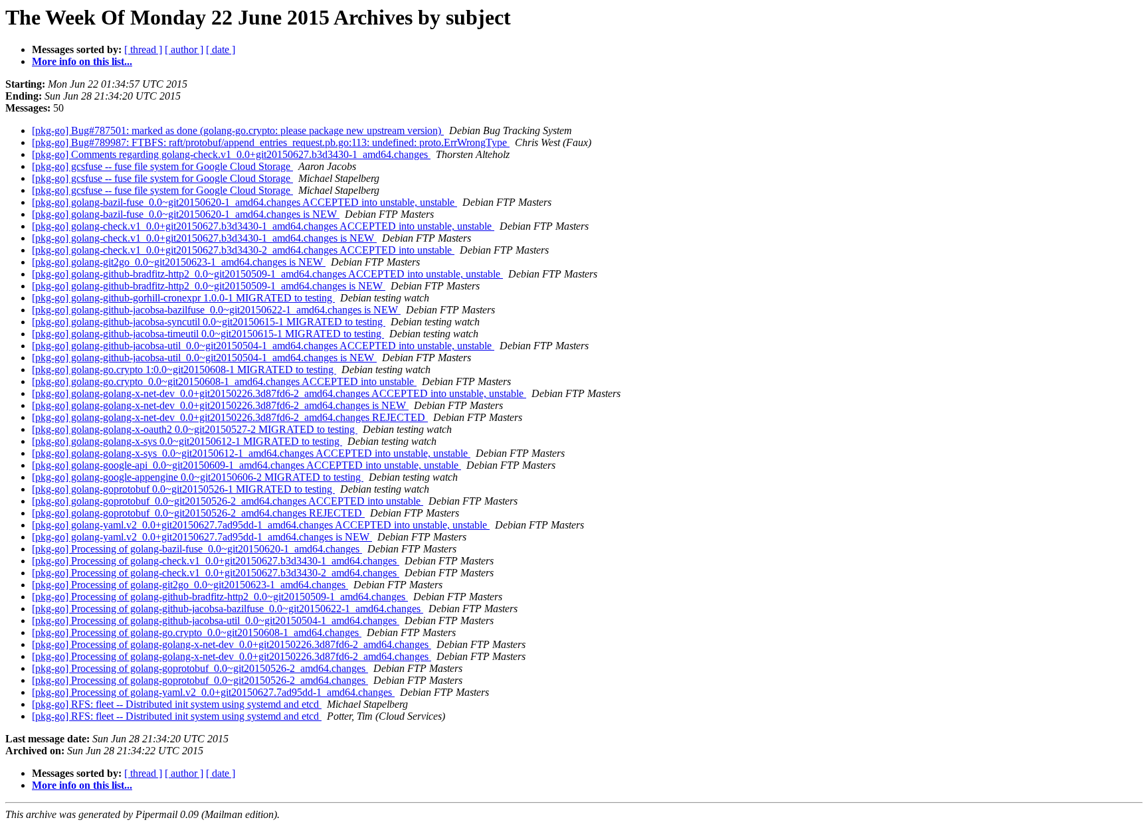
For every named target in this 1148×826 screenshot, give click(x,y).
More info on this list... (82, 61)
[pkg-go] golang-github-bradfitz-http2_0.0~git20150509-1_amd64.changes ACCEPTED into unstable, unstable (267, 274)
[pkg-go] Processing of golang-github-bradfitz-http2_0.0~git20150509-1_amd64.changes (220, 596)
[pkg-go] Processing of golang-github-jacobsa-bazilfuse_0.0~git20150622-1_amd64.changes (227, 608)
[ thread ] (143, 49)
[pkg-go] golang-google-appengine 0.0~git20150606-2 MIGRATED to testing (197, 477)
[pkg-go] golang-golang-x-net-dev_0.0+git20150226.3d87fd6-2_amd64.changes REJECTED (230, 417)
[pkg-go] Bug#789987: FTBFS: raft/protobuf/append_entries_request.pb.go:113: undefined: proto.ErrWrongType (271, 142)
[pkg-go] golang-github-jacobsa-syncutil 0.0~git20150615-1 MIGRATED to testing (208, 321)
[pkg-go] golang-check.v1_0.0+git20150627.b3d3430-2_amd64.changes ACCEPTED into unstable (243, 250)
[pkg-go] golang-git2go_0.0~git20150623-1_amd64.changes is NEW (179, 262)
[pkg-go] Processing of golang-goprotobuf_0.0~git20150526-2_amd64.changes (200, 668)
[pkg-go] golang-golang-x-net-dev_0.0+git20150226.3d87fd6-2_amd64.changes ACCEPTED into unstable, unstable (279, 393)
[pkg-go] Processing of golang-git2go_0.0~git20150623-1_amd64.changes (190, 584)
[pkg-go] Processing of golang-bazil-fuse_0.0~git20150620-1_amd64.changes (197, 548)
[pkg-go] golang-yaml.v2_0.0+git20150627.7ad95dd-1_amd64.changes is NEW (202, 536)
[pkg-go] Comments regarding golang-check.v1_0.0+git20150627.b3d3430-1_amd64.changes (231, 154)
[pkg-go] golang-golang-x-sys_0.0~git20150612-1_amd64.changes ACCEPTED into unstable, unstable (251, 453)
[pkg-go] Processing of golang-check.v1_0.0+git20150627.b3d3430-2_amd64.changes (215, 572)
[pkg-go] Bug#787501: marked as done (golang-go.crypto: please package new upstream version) (238, 130)
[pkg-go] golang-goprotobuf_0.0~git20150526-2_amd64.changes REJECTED (198, 513)
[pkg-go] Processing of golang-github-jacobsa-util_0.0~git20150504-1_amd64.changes (215, 620)
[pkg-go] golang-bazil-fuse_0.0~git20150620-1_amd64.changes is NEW (185, 214)
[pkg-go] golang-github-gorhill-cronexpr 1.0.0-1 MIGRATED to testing (183, 297)
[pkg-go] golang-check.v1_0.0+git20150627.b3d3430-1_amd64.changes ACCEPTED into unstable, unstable (263, 226)
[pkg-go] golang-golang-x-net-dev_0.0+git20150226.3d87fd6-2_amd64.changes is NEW (220, 405)
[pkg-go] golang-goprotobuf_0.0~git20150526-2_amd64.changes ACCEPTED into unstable (227, 501)
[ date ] (220, 49)
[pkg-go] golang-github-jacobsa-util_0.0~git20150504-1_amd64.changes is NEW (204, 357)
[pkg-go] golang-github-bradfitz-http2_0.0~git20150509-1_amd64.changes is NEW (208, 285)
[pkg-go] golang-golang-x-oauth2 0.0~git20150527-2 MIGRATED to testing (194, 429)
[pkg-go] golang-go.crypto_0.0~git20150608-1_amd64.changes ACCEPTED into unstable (224, 381)
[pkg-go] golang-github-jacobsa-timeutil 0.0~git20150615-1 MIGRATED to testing (208, 333)
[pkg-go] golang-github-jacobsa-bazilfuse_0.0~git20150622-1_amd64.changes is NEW (216, 309)
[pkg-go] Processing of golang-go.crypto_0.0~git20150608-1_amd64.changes (196, 632)
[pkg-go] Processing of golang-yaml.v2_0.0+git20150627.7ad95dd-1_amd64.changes (213, 692)
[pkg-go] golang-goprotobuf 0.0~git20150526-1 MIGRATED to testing (183, 489)
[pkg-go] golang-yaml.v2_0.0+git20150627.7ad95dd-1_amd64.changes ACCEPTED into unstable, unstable (261, 525)
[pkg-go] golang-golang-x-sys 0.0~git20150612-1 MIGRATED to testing (187, 441)
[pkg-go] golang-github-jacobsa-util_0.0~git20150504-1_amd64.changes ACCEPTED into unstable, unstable (263, 345)
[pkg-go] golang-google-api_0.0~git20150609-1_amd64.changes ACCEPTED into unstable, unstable (246, 465)
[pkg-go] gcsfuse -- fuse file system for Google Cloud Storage (162, 166)
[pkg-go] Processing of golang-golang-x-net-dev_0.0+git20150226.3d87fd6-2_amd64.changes (231, 644)
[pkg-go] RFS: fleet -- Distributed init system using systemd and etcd (177, 704)
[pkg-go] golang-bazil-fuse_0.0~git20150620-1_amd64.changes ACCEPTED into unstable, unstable (244, 202)
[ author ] (184, 49)
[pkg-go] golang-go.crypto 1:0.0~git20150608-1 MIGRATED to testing (184, 369)
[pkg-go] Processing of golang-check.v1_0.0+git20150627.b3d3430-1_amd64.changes (215, 560)
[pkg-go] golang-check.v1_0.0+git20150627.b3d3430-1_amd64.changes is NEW (204, 238)
